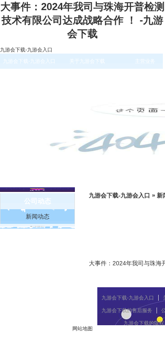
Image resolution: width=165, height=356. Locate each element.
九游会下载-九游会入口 (26, 50)
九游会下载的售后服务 (127, 310)
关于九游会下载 (87, 61)
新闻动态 (38, 216)
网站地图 (82, 329)
